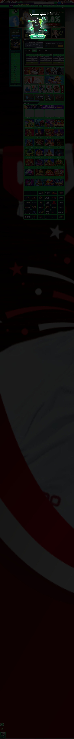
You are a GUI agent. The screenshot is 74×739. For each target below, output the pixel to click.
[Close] (50, 12)
